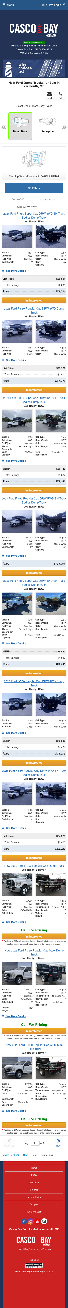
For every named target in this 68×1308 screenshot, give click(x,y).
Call (60, 98)
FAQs (34, 1175)
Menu (10, 5)
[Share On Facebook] (24, 1221)
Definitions (34, 1182)
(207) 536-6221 (43, 49)
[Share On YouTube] (37, 1221)
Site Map (34, 1189)
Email (49, 98)
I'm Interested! (34, 300)
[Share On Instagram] (31, 1221)
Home (34, 1167)
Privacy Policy (34, 1197)
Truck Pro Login (34, 1211)
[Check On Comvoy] (44, 1221)
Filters (35, 188)
